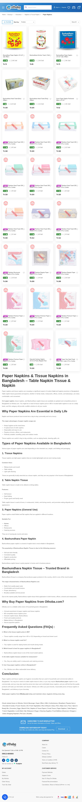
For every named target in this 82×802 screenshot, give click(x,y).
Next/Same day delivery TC (50, 763)
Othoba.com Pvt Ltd (8, 797)
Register (64, 7)
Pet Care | (23, 713)
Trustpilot (19, 763)
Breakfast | (62, 703)
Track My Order (6, 784)
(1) (9, 60)
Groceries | (13, 708)
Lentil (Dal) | (20, 711)
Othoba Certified (46, 757)
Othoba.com (24, 694)
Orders (4, 772)
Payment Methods (47, 772)
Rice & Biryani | (47, 706)
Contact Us (45, 750)
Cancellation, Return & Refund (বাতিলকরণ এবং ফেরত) (56, 784)
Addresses (5, 775)
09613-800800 (8, 754)
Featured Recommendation (50, 781)
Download (62, 729)
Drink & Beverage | (30, 703)
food (54, 391)
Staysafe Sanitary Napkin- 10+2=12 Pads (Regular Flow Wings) (38, 360)
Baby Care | (64, 706)
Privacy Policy (46, 754)
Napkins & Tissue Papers (32, 14)
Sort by (16, 22)
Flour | (70, 706)
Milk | (47, 703)
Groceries (18, 14)
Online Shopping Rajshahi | (11, 713)
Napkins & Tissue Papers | (39, 708)
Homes (6, 523)
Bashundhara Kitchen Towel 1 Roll (40, 55)
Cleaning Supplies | (46, 711)
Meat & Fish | (26, 708)
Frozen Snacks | (21, 706)
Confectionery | (54, 703)
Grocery (10, 14)
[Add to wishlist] (24, 55)
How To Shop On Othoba (49, 778)
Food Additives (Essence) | (61, 711)
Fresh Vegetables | (35, 706)
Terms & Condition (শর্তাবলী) (49, 760)
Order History (6, 781)
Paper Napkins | (62, 708)
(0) (8, 104)
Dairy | (54, 706)
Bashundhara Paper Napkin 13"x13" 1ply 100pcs (64, 56)
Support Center (46, 775)
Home (4, 14)
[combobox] (38, 7)
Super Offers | (40, 703)
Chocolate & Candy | (9, 706)
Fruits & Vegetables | (9, 711)
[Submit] (26, 7)
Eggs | (19, 708)
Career (44, 747)
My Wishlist (5, 778)
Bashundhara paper (62, 681)
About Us (44, 744)
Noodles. (29, 713)
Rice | (58, 706)
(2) (63, 60)
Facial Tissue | (52, 708)
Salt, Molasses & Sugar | (32, 711)
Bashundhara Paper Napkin (20, 538)
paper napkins (9, 401)
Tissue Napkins (13, 453)
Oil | (27, 706)
